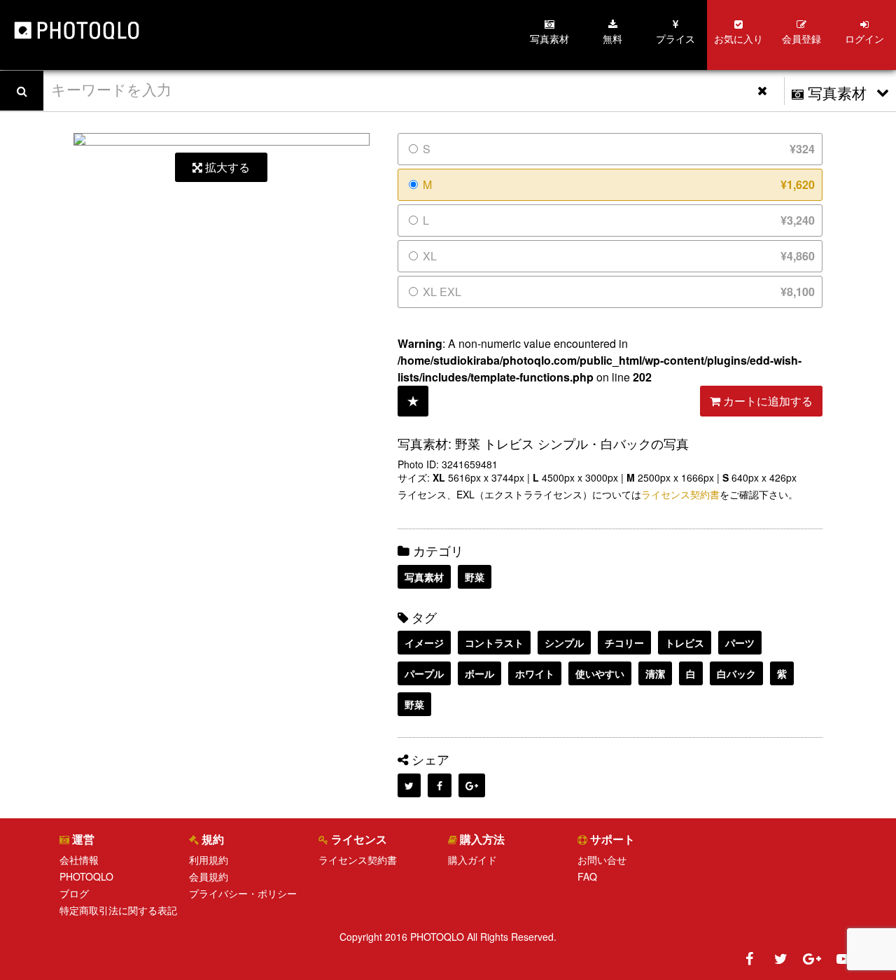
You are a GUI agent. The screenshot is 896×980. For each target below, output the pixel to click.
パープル (424, 673)
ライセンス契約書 (680, 494)
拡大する (226, 167)
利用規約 (208, 860)
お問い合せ (602, 860)
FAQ (587, 876)
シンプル (564, 643)
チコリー (624, 643)
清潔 (655, 673)
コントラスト (494, 643)
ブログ (74, 893)
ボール (479, 673)
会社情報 (79, 860)
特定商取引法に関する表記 (118, 910)
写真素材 (424, 577)
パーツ (740, 643)
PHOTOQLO (86, 876)
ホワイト (534, 673)
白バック (736, 673)
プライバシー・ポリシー (243, 893)
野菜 (474, 577)
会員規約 (208, 876)
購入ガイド (472, 860)
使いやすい (599, 673)
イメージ (424, 643)
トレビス (684, 643)
